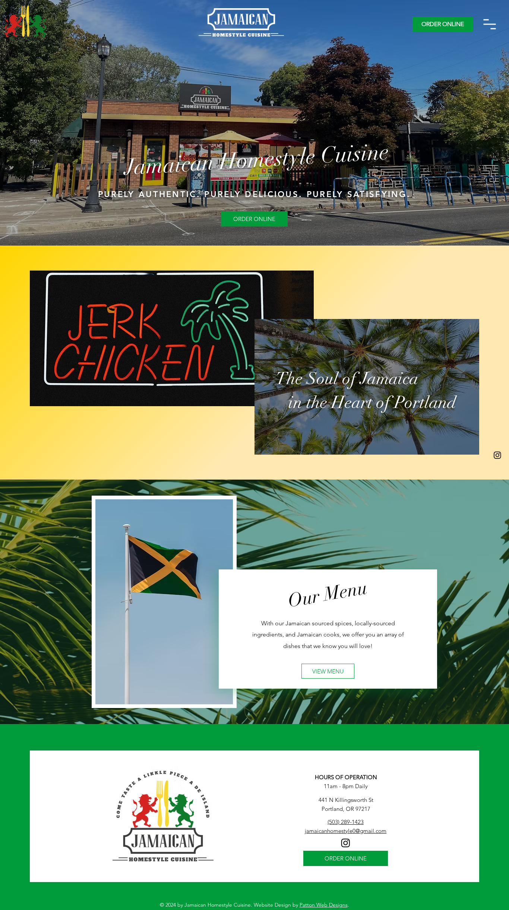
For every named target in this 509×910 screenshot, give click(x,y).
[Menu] (490, 24)
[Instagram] (497, 455)
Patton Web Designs (324, 904)
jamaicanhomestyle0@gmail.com (345, 830)
